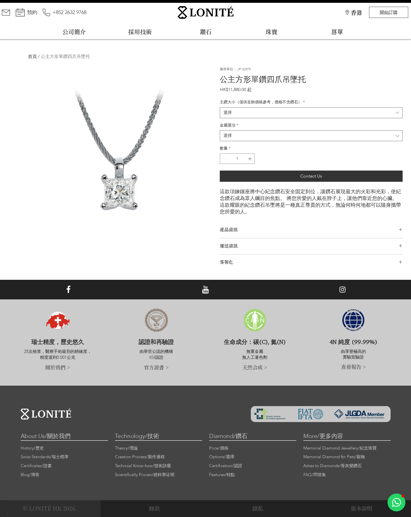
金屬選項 (229, 125)
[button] (396, 502)
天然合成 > (254, 367)
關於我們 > (57, 367)
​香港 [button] (356, 12)
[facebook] (68, 290)
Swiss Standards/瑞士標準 (44, 457)
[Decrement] (224, 159)
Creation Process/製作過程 (140, 457)
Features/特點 (222, 475)
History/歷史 (32, 448)
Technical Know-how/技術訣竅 (143, 466)
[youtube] (205, 290)
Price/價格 (218, 448)
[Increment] (250, 159)
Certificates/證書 (36, 466)
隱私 (257, 508)
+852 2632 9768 (69, 12)
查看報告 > (353, 366)
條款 (154, 508)
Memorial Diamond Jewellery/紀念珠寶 (340, 448)
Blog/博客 (30, 475)
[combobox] (311, 112)
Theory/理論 (126, 448)
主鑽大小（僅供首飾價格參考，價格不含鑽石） (262, 102)
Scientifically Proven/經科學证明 (144, 475)
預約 (32, 12)
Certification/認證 (225, 466)
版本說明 (361, 508)
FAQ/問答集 (314, 475)
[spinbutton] (237, 159)
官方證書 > (156, 367)
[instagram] (342, 290)
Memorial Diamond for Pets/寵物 (334, 457)
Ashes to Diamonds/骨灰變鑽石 (332, 466)
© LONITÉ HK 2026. (50, 508)
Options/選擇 (221, 457)
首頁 (32, 56)
